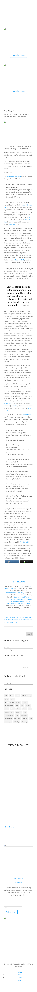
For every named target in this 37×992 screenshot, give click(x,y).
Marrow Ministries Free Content (15, 117)
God (22, 705)
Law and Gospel (9, 712)
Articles (16, 114)
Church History (9, 705)
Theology (24, 722)
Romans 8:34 (8, 403)
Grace (6, 709)
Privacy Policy (18, 882)
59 (8, 411)
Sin (31, 718)
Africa (11, 696)
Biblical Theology (26, 696)
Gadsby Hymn (26, 414)
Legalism (18, 712)
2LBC (6, 696)
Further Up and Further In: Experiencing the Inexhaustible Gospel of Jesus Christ (19, 601)
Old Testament (9, 715)
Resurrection (8, 718)
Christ (12, 699)
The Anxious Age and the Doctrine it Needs (15, 810)
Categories (7, 647)
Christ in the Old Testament (12, 702)
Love (25, 712)
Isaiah (19, 709)
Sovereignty (8, 722)
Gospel (28, 705)
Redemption (24, 715)
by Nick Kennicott (18, 790)
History (13, 709)
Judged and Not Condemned (17, 785)
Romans (25, 718)
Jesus (24, 709)
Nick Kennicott (13, 787)
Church (25, 702)
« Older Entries (9, 827)
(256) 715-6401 (19, 878)
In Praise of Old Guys (16, 599)
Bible (17, 696)
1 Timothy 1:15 (19, 260)
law (30, 709)
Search (29, 634)
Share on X (26, 306)
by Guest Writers (25, 114)
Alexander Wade (13, 766)
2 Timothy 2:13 (24, 542)
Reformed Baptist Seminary (14, 593)
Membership (18, 55)
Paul (17, 715)
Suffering (16, 722)
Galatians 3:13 (13, 224)
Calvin (6, 699)
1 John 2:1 (14, 406)
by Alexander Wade (18, 768)
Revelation (17, 718)
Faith (17, 705)
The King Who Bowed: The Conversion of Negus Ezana (16, 763)
